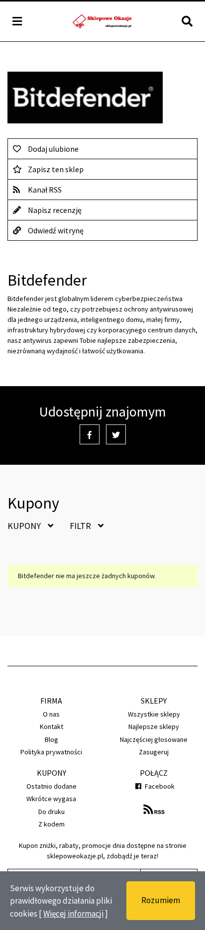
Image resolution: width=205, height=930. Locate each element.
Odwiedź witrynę (56, 230)
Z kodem (51, 824)
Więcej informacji (73, 913)
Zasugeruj (154, 751)
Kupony (25, 525)
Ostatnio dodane (51, 786)
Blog (51, 739)
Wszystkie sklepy (154, 714)
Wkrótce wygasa (51, 798)
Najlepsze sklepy (153, 726)
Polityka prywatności (51, 751)
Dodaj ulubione (53, 149)
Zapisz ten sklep (56, 169)
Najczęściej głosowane (154, 739)
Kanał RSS (45, 190)
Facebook (159, 786)
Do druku (51, 811)
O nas (51, 714)
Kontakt (51, 726)
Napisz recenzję (55, 210)
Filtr (81, 525)
